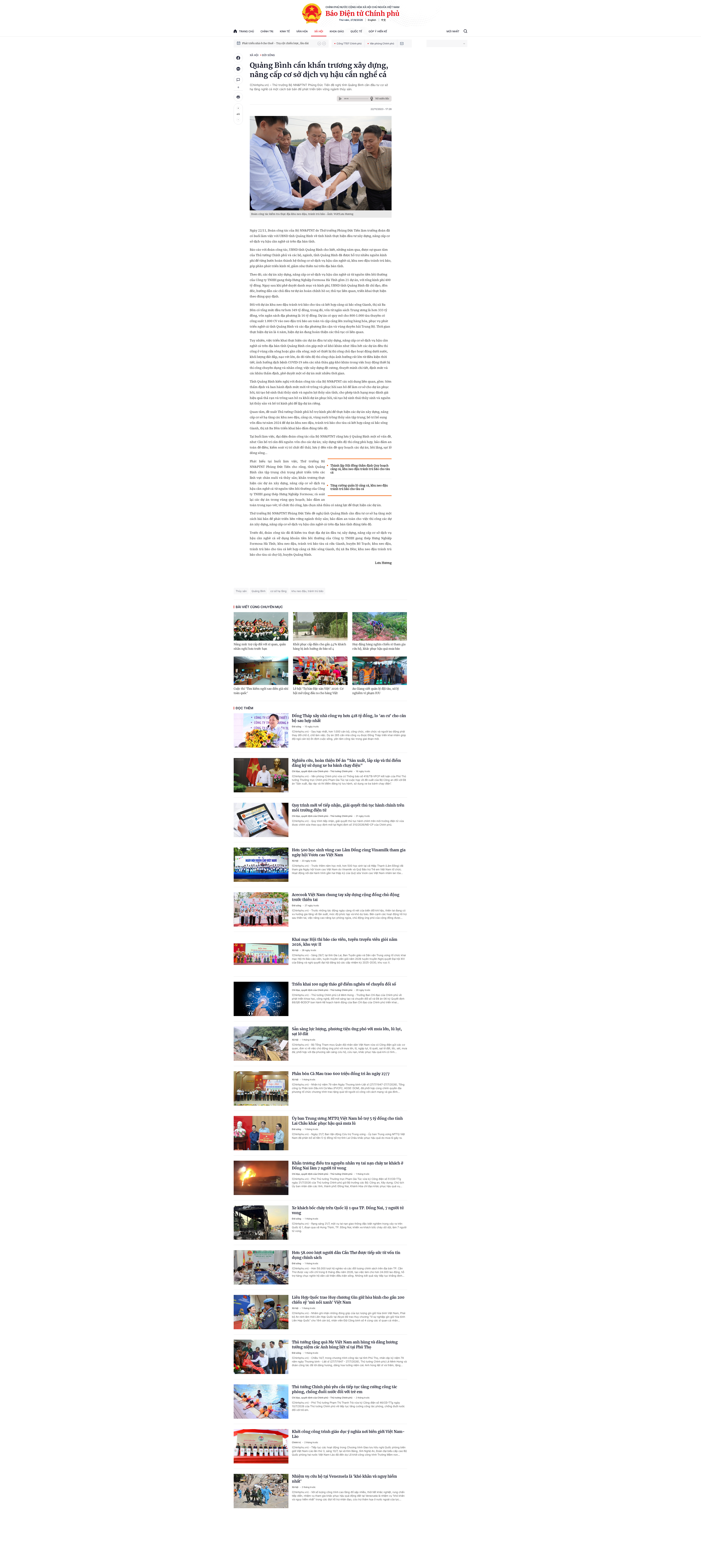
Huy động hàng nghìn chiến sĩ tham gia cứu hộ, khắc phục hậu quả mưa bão (378, 646)
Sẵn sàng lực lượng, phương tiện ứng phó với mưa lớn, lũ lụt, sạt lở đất (347, 1031)
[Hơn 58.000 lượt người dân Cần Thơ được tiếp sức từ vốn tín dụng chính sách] (261, 1267)
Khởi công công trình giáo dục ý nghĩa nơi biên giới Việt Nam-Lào (348, 1434)
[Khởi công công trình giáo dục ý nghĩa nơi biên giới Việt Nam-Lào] (261, 1446)
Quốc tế (356, 31)
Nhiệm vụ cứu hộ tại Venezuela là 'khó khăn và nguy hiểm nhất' (344, 1479)
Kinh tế (285, 31)
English (372, 19)
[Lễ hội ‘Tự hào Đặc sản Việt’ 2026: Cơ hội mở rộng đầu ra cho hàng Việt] (320, 670)
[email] (401, 43)
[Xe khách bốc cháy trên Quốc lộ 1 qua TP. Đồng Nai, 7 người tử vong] (261, 1222)
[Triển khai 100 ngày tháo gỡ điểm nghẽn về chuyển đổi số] (261, 999)
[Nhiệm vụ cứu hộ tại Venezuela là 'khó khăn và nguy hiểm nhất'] (261, 1491)
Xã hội (318, 31)
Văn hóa (302, 31)
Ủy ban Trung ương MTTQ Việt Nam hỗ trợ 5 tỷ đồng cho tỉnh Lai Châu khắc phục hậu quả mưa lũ (347, 1121)
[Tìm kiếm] (465, 31)
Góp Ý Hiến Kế (378, 31)
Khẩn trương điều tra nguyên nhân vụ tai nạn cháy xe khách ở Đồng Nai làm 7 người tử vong (347, 1165)
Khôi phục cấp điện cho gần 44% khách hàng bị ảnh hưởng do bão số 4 (319, 646)
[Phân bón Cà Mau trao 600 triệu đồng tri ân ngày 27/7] (261, 1088)
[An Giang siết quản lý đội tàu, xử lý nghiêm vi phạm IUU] (379, 670)
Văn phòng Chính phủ (382, 43)
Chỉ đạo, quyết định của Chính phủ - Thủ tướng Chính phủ (322, 771)
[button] (319, 43)
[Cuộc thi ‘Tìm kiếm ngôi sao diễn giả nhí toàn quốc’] (261, 670)
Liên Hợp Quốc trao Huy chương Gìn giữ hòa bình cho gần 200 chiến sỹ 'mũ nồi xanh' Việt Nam (348, 1300)
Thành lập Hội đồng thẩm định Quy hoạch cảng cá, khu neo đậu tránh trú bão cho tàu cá (360, 469)
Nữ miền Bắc (382, 98)
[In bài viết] (238, 97)
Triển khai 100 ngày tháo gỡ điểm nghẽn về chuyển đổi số (344, 984)
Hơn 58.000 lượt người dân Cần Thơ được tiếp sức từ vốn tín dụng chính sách (346, 1255)
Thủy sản (241, 591)
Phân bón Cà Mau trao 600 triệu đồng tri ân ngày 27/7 (341, 1073)
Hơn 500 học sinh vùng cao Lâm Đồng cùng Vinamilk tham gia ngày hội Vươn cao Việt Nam (348, 852)
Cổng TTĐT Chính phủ (349, 43)
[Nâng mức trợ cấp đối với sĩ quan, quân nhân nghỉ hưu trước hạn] (261, 626)
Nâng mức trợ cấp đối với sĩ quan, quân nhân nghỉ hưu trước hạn (260, 646)
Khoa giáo (337, 31)
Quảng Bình (258, 591)
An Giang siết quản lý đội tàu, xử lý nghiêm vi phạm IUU (375, 691)
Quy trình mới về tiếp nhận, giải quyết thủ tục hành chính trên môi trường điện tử (348, 807)
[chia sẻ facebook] (238, 57)
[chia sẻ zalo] (238, 68)
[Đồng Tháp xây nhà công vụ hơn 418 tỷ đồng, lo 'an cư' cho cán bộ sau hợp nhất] (261, 730)
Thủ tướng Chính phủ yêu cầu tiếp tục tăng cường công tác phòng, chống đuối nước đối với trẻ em (344, 1389)
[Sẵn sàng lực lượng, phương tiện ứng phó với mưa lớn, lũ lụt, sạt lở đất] (261, 1043)
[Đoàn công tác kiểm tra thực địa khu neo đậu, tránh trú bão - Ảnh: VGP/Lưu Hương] (321, 163)
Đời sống (268, 55)
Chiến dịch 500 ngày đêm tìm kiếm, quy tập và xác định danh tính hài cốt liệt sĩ (278, 43)
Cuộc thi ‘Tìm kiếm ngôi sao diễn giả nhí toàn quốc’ (261, 691)
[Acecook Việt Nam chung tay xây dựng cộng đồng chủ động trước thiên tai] (261, 909)
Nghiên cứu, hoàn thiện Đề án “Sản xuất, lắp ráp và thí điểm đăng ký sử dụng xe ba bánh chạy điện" (346, 763)
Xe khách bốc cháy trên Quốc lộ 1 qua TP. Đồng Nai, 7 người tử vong (348, 1210)
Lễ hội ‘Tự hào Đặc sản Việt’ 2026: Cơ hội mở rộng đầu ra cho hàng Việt (318, 691)
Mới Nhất (453, 31)
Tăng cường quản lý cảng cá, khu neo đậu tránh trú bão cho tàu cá (359, 487)
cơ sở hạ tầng (278, 591)
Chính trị (267, 31)
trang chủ (246, 31)
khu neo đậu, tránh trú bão (307, 591)
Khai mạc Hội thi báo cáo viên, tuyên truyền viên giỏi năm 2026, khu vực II (344, 942)
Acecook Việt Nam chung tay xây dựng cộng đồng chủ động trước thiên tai (345, 897)
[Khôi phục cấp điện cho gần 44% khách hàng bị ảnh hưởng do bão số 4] (320, 626)
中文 (383, 19)
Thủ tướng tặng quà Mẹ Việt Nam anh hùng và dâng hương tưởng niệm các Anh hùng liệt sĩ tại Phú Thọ (345, 1344)
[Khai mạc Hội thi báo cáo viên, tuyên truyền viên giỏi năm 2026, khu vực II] (261, 954)
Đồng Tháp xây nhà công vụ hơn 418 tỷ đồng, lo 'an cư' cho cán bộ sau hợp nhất (349, 718)
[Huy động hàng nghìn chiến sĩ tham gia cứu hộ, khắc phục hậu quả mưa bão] (379, 626)
